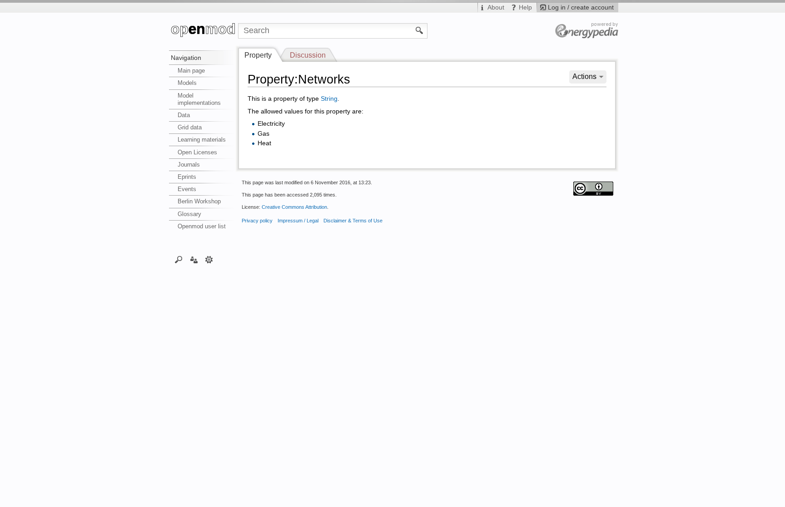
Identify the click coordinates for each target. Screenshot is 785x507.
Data (184, 115)
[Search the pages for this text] (419, 30)
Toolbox (209, 259)
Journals (189, 164)
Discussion (308, 55)
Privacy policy (257, 220)
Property (258, 55)
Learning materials (202, 139)
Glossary (189, 214)
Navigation (186, 57)
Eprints (187, 176)
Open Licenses (197, 152)
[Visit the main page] (203, 30)
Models (187, 82)
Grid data (190, 127)
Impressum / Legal (298, 220)
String (329, 98)
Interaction (194, 259)
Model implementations (199, 99)
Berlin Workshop (199, 201)
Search (179, 259)
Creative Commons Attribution (294, 207)
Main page (191, 70)
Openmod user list (202, 226)
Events (187, 189)
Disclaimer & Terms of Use (353, 220)
